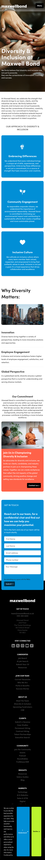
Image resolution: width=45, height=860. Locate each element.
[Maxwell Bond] (14, 5)
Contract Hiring (22, 731)
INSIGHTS (22, 770)
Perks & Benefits (22, 685)
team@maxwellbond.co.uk (22, 613)
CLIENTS (22, 718)
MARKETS (22, 788)
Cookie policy (8, 855)
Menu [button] (39, 5)
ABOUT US (22, 697)
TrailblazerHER (22, 761)
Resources (22, 667)
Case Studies (22, 725)
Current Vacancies (22, 679)
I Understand (22, 831)
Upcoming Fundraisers (22, 707)
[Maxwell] (22, 600)
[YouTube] (27, 645)
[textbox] (22, 538)
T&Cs (28, 579)
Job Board (22, 658)
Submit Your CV (22, 664)
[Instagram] (22, 645)
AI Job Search (22, 661)
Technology (22, 792)
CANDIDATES (22, 654)
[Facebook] (31, 645)
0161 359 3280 (22, 615)
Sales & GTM (22, 798)
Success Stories (22, 688)
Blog (22, 780)
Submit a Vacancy (22, 722)
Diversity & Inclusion (22, 703)
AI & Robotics (22, 795)
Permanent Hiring (22, 728)
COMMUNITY (22, 745)
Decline (35, 831)
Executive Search (22, 737)
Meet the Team (22, 700)
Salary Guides (22, 776)
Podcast (22, 755)
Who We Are (22, 682)
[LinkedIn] (13, 645)
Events (22, 752)
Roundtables (22, 758)
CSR (22, 710)
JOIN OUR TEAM (22, 675)
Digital (22, 801)
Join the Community (22, 749)
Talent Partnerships (22, 734)
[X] (18, 645)
